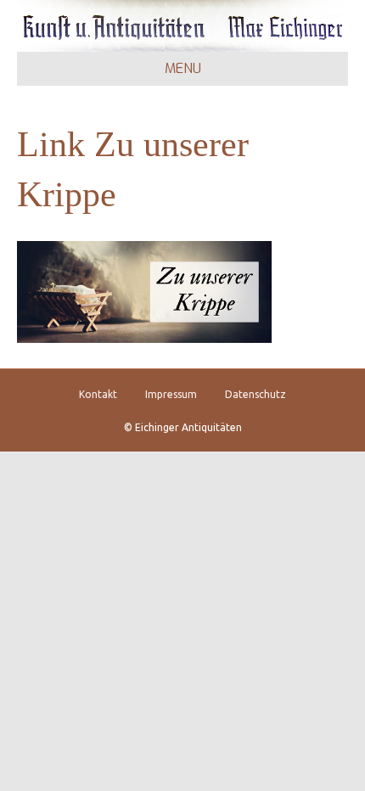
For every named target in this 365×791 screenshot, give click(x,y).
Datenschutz (255, 394)
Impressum (171, 394)
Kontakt (98, 394)
